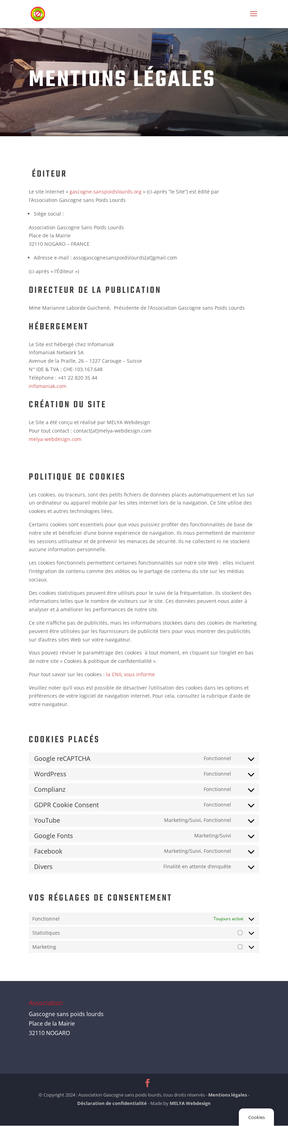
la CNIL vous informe (130, 674)
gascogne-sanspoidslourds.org (106, 191)
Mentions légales (227, 1095)
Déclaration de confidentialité (112, 1103)
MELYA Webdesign (190, 1103)
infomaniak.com (47, 386)
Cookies (256, 1117)
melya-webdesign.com (55, 439)
